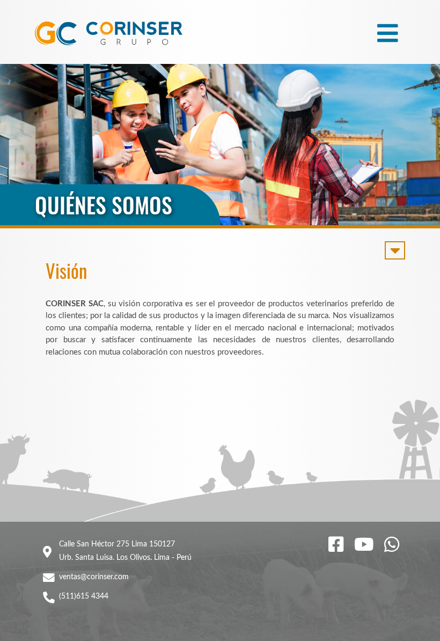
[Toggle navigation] (387, 33)
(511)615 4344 (83, 596)
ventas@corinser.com (94, 577)
